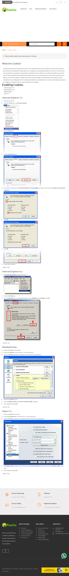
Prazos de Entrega (25, 535)
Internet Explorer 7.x (9, 87)
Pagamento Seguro (50, 503)
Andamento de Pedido (43, 539)
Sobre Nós (23, 528)
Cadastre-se (41, 530)
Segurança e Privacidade (27, 532)
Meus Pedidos (41, 532)
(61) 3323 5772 (59, 531)
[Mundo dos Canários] (9, 9)
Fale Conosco (24, 537)
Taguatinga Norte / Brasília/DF (59, 529)
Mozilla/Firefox (8, 91)
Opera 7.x (6, 93)
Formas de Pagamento (26, 533)
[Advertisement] (34, 28)
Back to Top (6, 267)
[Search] (52, 44)
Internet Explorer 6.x (9, 89)
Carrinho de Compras (43, 533)
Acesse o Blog (16, 503)
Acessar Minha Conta (43, 528)
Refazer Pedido (41, 537)
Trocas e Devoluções (26, 530)
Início (3, 50)
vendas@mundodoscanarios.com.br (61, 533)
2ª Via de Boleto (42, 535)
